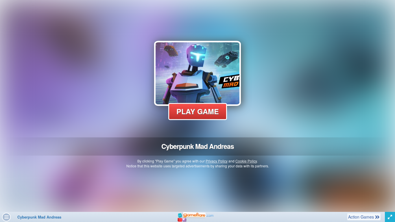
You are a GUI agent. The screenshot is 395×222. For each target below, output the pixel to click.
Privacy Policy (217, 160)
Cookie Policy (246, 160)
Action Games (361, 217)
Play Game (197, 111)
